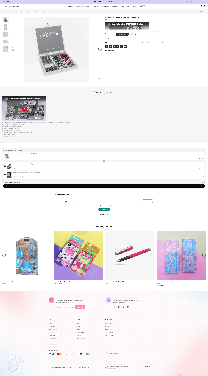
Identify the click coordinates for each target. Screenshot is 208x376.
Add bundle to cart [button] (104, 186)
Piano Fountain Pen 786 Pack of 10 (114, 281)
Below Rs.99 (80, 332)
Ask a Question (109, 50)
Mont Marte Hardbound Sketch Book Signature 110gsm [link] (27, 172)
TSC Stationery (69, 6)
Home (3, 11)
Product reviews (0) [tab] (61, 201)
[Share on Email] (125, 46)
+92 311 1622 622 (84, 367)
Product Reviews (109, 332)
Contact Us (52, 326)
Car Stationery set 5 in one (9, 281)
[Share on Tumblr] (117, 46)
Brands (79, 335)
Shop (78, 326)
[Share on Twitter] (110, 46)
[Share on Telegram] (121, 46)
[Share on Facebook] (106, 46)
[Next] (100, 49)
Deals (142, 6)
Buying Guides (109, 329)
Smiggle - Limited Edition (82, 6)
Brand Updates (109, 335)
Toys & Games (125, 6)
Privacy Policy (52, 335)
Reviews (109, 92)
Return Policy (52, 338)
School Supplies (115, 6)
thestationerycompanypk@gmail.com (197, 1)
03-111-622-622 (7, 1)
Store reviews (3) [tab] (73, 201)
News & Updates (109, 323)
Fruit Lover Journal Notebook (62, 281)
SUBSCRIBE (80, 307)
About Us (51, 323)
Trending (107, 326)
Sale (78, 323)
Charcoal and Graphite (13, 11)
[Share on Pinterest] (114, 46)
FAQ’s (50, 332)
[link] (7, 156)
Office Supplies (105, 6)
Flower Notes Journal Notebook (165, 281)
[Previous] (12, 49)
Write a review (104, 209)
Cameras (134, 6)
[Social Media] (115, 307)
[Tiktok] (123, 307)
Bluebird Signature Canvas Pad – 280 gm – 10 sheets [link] (26, 164)
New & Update (81, 338)
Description (99, 92)
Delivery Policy (53, 329)
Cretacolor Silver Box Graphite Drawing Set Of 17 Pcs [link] (24, 153)
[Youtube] (128, 307)
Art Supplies (95, 6)
